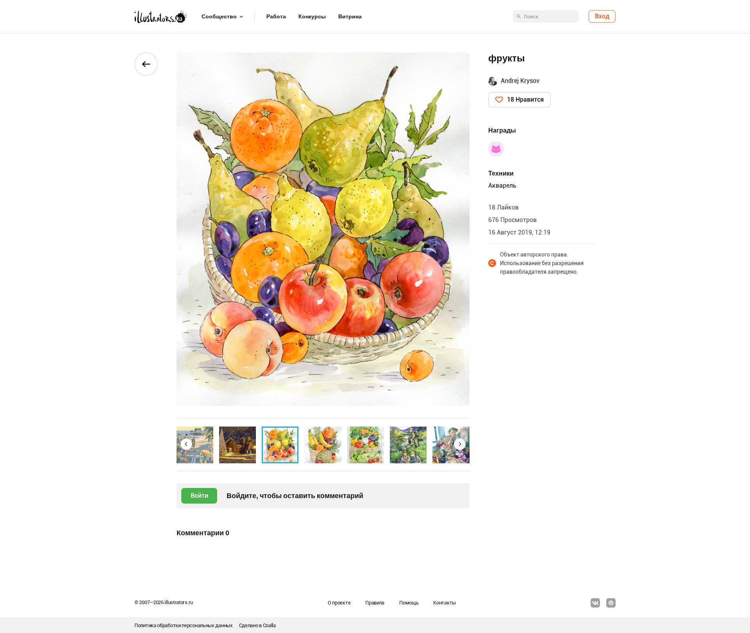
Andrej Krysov (520, 80)
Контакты (444, 603)
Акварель (502, 185)
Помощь (408, 603)
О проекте (339, 603)
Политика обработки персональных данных (183, 625)
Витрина (350, 17)
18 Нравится (525, 99)
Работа (276, 17)
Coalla (269, 625)
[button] (186, 444)
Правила (374, 603)
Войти (199, 495)
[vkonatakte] (595, 603)
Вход (602, 16)
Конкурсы (312, 17)
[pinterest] (611, 603)
